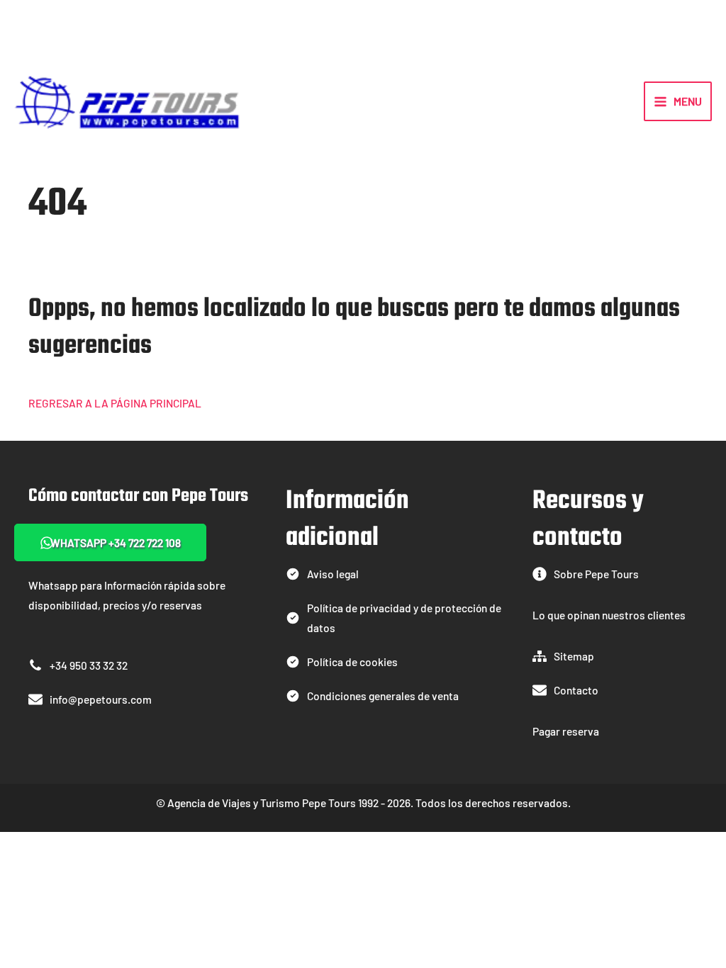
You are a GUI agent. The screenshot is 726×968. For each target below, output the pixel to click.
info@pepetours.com (101, 699)
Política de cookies (352, 661)
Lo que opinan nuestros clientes (609, 614)
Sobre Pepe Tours (596, 573)
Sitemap (574, 656)
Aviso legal (333, 573)
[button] (110, 542)
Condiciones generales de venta (383, 695)
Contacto (576, 690)
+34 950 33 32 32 (89, 665)
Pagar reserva (565, 731)
